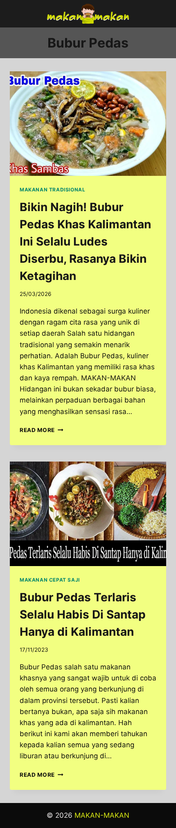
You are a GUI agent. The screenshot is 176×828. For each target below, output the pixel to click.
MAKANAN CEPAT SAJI (50, 580)
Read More (41, 430)
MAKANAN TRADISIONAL (52, 190)
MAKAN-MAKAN (101, 815)
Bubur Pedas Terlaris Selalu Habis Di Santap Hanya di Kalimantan (83, 614)
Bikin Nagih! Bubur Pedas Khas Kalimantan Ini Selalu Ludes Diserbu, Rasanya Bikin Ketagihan (85, 241)
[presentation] (88, 123)
